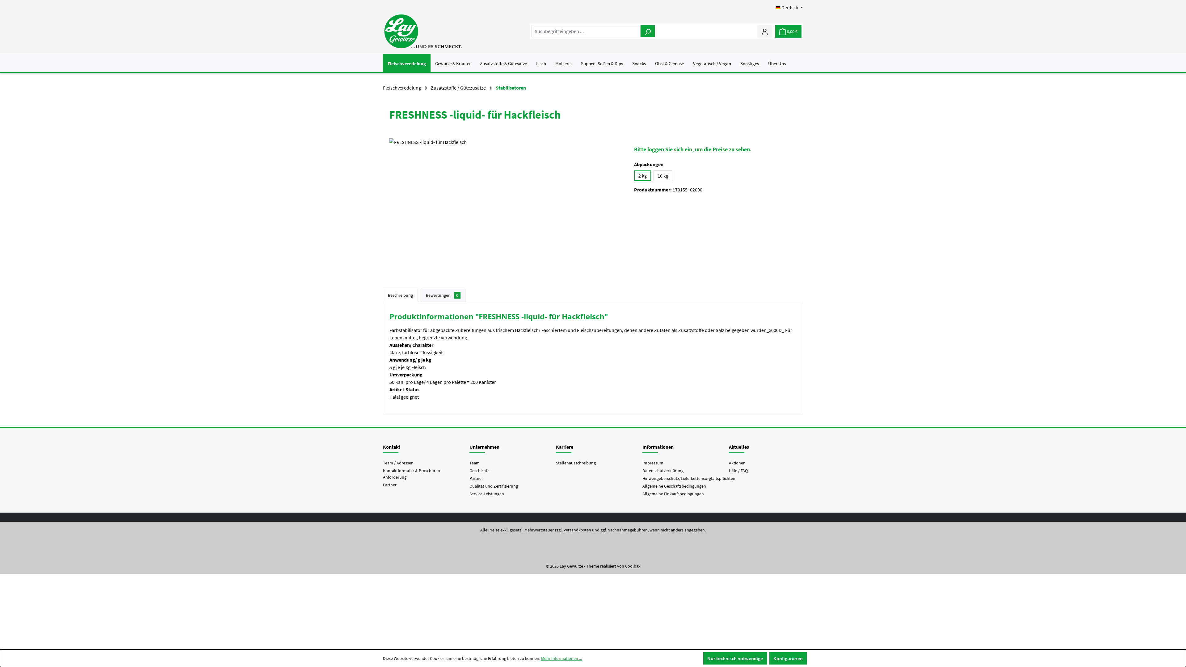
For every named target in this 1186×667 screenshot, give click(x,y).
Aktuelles (739, 447)
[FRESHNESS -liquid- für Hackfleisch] (505, 204)
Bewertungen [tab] (442, 295)
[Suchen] (647, 31)
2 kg (642, 176)
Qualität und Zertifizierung (493, 486)
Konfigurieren (788, 658)
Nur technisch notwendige (735, 658)
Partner (390, 485)
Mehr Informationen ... (561, 658)
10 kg (663, 176)
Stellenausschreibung (576, 463)
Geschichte (479, 470)
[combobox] (586, 31)
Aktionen (737, 463)
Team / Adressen (398, 463)
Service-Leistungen (486, 494)
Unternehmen (484, 447)
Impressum (652, 463)
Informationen (658, 447)
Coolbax (632, 566)
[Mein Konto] (764, 31)
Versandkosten (577, 530)
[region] (505, 204)
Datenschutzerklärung (662, 470)
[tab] (400, 295)
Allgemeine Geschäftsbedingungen (674, 486)
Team (474, 463)
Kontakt (391, 447)
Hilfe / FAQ (738, 470)
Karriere (564, 447)
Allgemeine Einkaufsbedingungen (673, 494)
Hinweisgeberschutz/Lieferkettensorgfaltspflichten (688, 478)
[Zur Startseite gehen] (423, 31)
